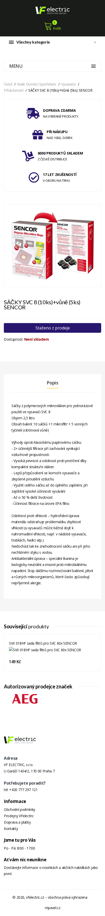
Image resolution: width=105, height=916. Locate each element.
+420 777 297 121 (23, 789)
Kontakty (11, 828)
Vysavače (68, 84)
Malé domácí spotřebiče (36, 84)
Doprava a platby (17, 822)
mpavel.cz (52, 907)
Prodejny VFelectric (19, 815)
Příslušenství (13, 90)
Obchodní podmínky (19, 809)
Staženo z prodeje (52, 328)
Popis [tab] (52, 383)
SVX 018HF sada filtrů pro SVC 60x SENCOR (43, 643)
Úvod (8, 84)
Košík (57, 28)
